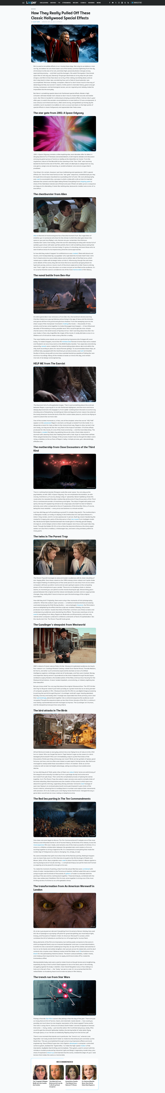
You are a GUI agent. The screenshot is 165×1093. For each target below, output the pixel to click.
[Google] (125, 3)
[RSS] (128, 3)
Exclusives (44, 3)
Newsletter (138, 2)
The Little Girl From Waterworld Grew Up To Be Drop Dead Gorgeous (55, 1084)
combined (86, 869)
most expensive (38, 845)
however (80, 605)
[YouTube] (113, 3)
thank (35, 954)
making (65, 324)
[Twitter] (116, 3)
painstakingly (42, 698)
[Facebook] (110, 3)
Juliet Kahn (36, 22)
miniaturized (66, 342)
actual (72, 772)
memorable (77, 270)
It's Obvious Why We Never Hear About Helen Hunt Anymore (88, 1083)
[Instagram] (119, 3)
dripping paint (85, 181)
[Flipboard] (122, 3)
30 (80, 951)
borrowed (75, 519)
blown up (50, 1053)
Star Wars (49, 1019)
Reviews (91, 3)
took (82, 784)
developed (73, 1043)
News (99, 3)
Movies (53, 3)
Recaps (75, 3)
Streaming (66, 3)
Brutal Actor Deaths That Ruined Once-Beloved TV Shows (72, 1083)
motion (83, 1046)
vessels (43, 346)
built (82, 351)
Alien (35, 236)
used (38, 179)
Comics (83, 3)
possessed (47, 423)
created (75, 253)
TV (59, 3)
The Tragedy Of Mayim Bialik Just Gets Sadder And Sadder (40, 1083)
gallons (68, 874)
